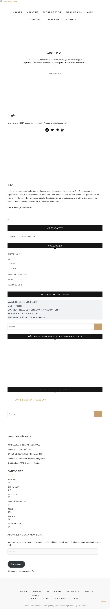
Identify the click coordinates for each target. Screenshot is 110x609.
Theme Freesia (61, 606)
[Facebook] (47, 130)
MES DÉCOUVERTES (17, 275)
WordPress (82, 606)
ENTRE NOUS (55, 19)
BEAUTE (12, 263)
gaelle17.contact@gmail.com (22, 236)
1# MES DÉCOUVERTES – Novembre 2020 (25, 454)
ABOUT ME (32, 12)
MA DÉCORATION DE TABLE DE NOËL (24, 445)
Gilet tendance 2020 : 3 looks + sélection (24, 463)
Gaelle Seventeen (36, 606)
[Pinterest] (57, 130)
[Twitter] (52, 130)
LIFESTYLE (35, 19)
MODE (90, 12)
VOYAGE (12, 268)
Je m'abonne (16, 564)
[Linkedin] (63, 130)
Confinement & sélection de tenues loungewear (26, 459)
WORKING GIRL (74, 12)
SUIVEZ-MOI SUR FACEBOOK (55, 389)
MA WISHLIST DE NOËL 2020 (20, 449)
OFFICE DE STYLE (52, 12)
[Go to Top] (103, 603)
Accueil (18, 12)
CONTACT (71, 19)
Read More (55, 73)
